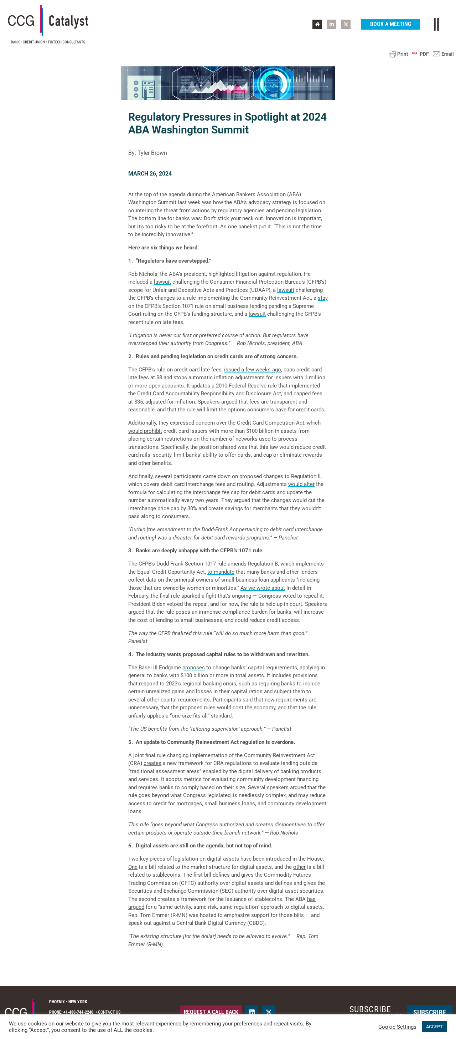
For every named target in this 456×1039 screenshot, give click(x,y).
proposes (193, 667)
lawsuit (162, 282)
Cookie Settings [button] (397, 1027)
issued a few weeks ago (252, 369)
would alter (301, 484)
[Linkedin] (251, 1012)
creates (152, 763)
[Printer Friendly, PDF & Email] (421, 54)
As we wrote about (262, 588)
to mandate (220, 572)
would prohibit (145, 431)
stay (323, 298)
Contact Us (109, 1012)
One (133, 867)
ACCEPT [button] (434, 1026)
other (299, 867)
